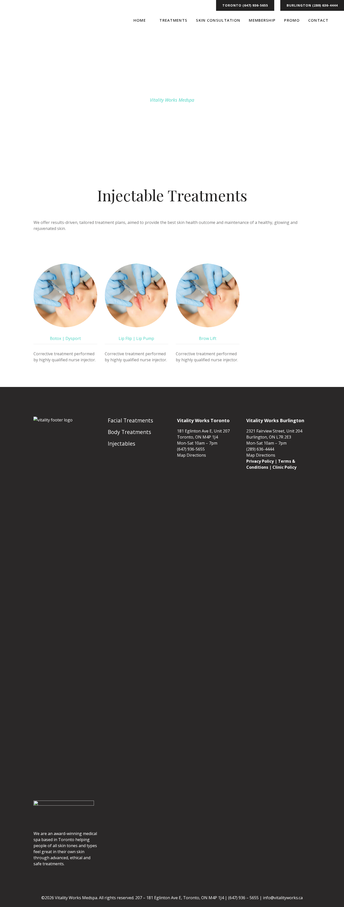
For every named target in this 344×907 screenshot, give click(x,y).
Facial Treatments (130, 420)
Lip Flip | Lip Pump (136, 338)
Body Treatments (129, 432)
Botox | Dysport (65, 338)
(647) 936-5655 (191, 449)
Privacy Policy (260, 461)
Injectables (121, 443)
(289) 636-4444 (260, 449)
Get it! (320, 8)
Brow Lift (207, 338)
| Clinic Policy (282, 467)
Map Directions (191, 455)
